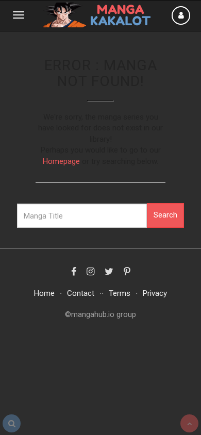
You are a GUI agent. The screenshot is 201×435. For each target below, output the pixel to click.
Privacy (155, 293)
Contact (80, 293)
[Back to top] (189, 423)
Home (44, 293)
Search (165, 215)
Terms (119, 293)
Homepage (61, 161)
